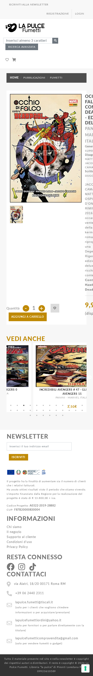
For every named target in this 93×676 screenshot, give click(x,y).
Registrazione (57, 13)
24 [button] (82, 410)
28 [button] (50, 415)
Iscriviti (18, 457)
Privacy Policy (17, 547)
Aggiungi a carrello (27, 317)
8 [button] (56, 405)
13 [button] (11, 410)
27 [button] (43, 415)
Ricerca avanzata (21, 47)
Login (79, 13)
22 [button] (69, 410)
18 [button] (43, 410)
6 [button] (43, 405)
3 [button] (24, 405)
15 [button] (24, 410)
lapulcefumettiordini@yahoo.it (38, 620)
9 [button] (63, 405)
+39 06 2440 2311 (29, 593)
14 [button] (17, 410)
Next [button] (90, 377)
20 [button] (56, 410)
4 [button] (30, 405)
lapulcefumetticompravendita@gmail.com (46, 638)
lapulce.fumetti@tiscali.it (34, 602)
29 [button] (56, 415)
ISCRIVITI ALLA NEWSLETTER (29, 4)
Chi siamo (14, 527)
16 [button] (30, 410)
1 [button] (11, 405)
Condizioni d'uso (19, 542)
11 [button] (76, 405)
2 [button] (17, 405)
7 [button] (50, 405)
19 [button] (50, 410)
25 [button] (30, 415)
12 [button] (82, 405)
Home (14, 77)
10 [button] (69, 405)
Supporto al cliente (21, 537)
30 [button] (63, 415)
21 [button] (63, 410)
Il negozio (14, 532)
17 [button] (37, 410)
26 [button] (37, 415)
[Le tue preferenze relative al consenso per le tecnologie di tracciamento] (85, 668)
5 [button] (37, 405)
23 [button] (76, 410)
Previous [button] (3, 377)
